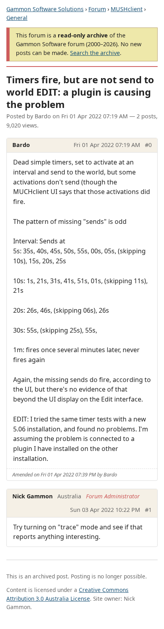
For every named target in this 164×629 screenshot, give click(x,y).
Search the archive (95, 53)
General (16, 18)
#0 (148, 145)
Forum (97, 9)
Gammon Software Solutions (45, 9)
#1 (148, 509)
